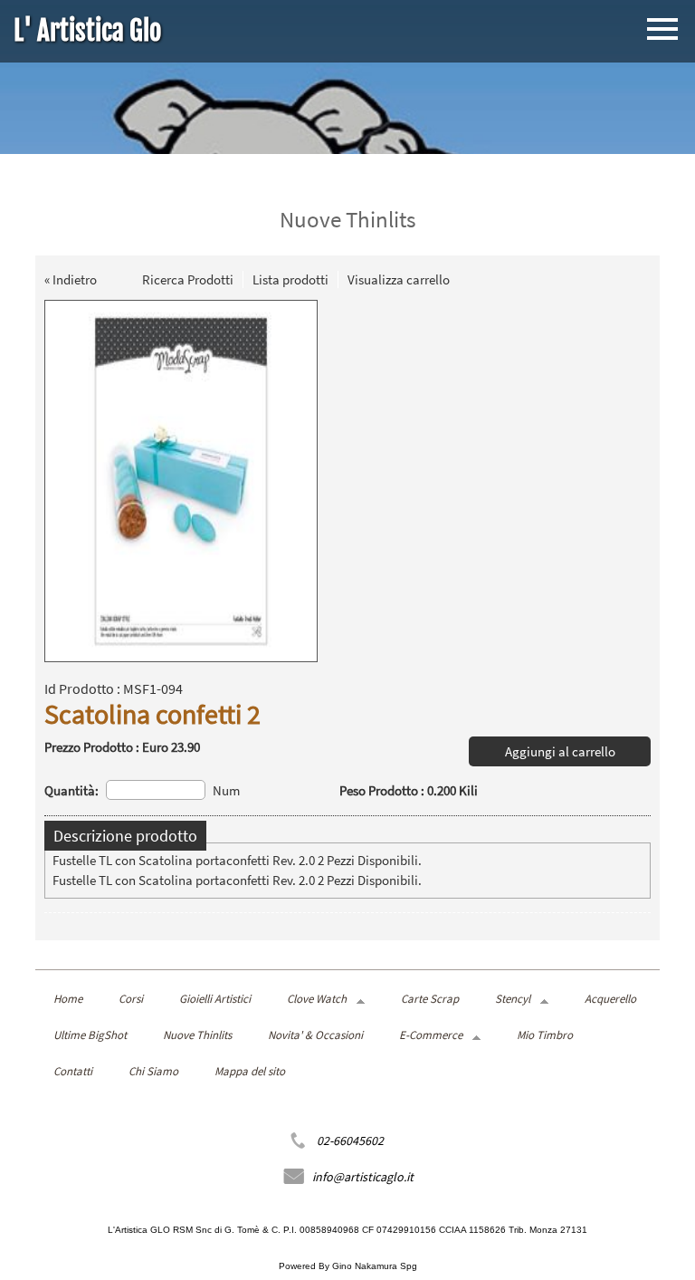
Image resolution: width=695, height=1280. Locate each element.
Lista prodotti (290, 279)
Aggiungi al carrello (560, 751)
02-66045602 (350, 1140)
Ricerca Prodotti (187, 279)
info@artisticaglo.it (363, 1177)
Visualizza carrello (399, 279)
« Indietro (70, 279)
